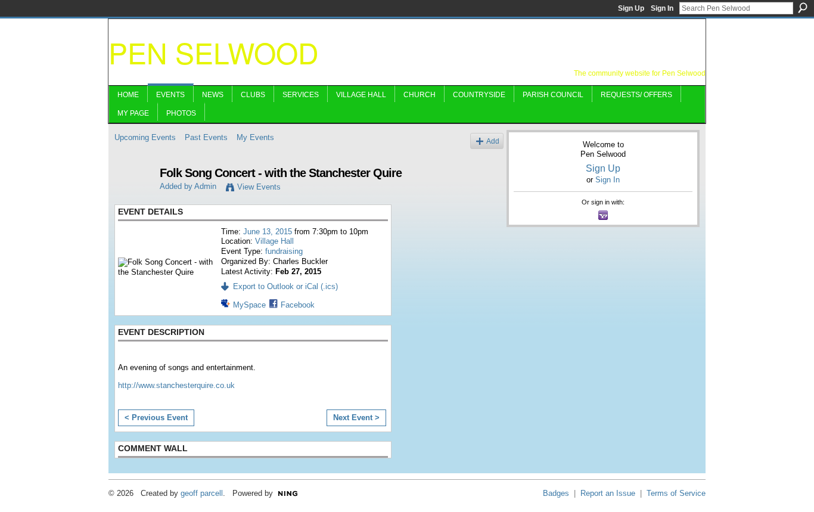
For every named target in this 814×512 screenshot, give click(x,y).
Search (802, 7)
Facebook (298, 304)
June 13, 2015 (267, 231)
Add (492, 141)
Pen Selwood (213, 52)
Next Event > (356, 417)
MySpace (249, 304)
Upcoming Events (145, 137)
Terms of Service (676, 493)
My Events (255, 137)
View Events (259, 186)
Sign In (662, 8)
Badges (556, 493)
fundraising (284, 251)
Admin (205, 186)
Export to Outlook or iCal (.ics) (285, 286)
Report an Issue (607, 493)
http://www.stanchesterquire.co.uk (176, 385)
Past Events (206, 137)
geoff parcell (202, 493)
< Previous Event (156, 417)
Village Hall (274, 241)
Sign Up (631, 8)
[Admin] (133, 198)
